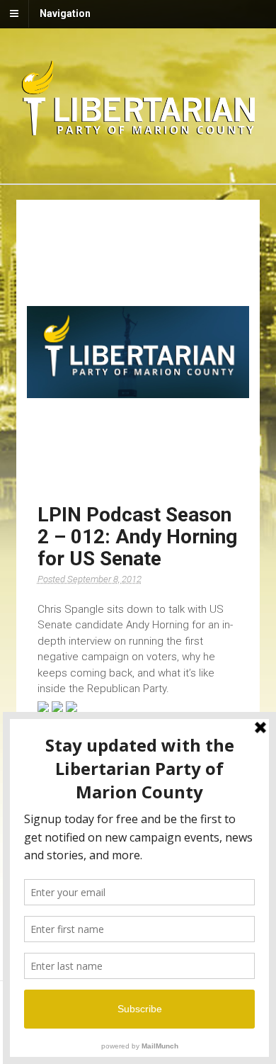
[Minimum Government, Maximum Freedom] (138, 133)
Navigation (65, 13)
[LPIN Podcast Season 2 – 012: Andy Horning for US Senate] (138, 352)
